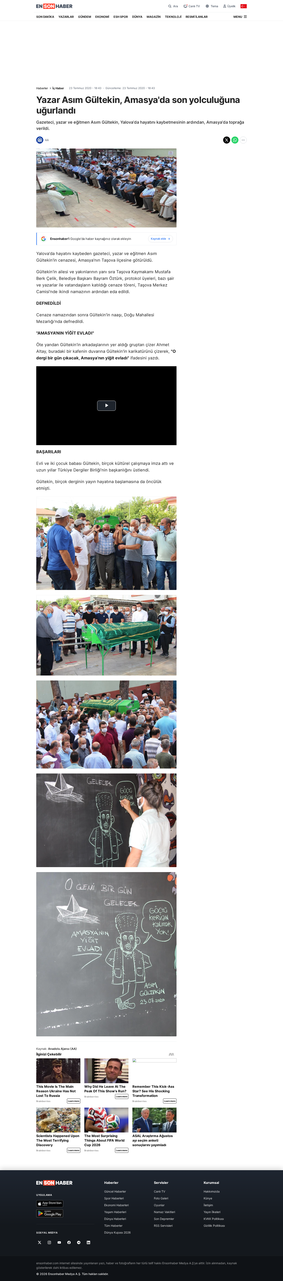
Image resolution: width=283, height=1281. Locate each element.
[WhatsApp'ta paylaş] (234, 140)
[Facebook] (69, 1242)
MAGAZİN (154, 16)
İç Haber (58, 88)
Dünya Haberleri (115, 1219)
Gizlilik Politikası (214, 1225)
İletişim (208, 1205)
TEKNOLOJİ (173, 16)
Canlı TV (159, 1191)
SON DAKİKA (45, 16)
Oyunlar (159, 1205)
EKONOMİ (102, 16)
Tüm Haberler (113, 1225)
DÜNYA (137, 16)
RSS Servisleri (163, 1225)
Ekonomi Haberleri (116, 1205)
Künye (208, 1198)
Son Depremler (164, 1219)
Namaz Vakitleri (164, 1212)
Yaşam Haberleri (115, 1212)
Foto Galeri (161, 1198)
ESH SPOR (121, 16)
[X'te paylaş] (226, 140)
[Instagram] (49, 1242)
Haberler (42, 88)
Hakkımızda (212, 1191)
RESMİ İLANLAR (197, 16)
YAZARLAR (66, 16)
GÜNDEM (84, 16)
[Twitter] (39, 1242)
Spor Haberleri (114, 1198)
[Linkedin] (88, 1242)
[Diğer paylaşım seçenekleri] (243, 140)
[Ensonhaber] (54, 6)
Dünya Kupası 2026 (117, 1232)
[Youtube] (59, 1242)
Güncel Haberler (115, 1191)
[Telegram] (78, 1242)
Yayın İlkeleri (212, 1212)
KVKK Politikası (214, 1219)
